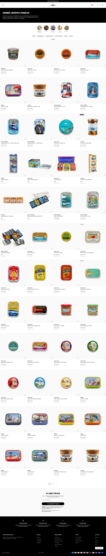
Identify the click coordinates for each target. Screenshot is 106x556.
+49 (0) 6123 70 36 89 (6, 538)
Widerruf (96, 542)
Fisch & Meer (57, 542)
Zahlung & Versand (79, 540)
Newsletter (39, 542)
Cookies (96, 544)
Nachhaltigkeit (39, 540)
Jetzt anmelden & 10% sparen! (53, 503)
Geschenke (57, 537)
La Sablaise (29, 105)
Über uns (38, 537)
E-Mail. (15, 538)
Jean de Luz (82, 141)
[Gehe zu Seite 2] (56, 483)
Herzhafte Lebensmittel (59, 540)
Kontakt (77, 542)
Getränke (56, 546)
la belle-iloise (29, 68)
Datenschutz (97, 540)
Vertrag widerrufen (99, 548)
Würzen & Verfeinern (58, 544)
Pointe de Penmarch (57, 105)
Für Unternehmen (78, 537)
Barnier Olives (3, 68)
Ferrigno (2, 105)
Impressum (97, 537)
